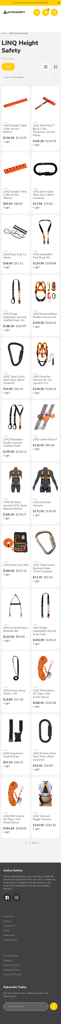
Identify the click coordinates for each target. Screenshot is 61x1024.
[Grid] (45, 67)
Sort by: (8, 77)
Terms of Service (12, 974)
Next (34, 842)
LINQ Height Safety (18, 33)
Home (4, 33)
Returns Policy (11, 965)
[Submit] (54, 1006)
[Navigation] (54, 12)
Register (7, 960)
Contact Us (9, 925)
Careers (7, 921)
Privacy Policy (10, 955)
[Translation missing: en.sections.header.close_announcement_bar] (58, 2)
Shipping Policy (11, 969)
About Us (8, 916)
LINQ (5, 122)
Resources (9, 935)
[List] (55, 67)
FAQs (6, 930)
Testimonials (10, 939)
